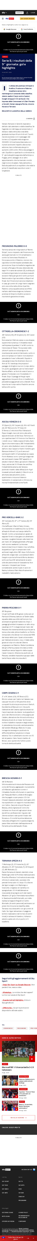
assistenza (26, 1231)
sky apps (22, 1185)
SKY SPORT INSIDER (27, 18)
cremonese (8, 1028)
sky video (5, 1189)
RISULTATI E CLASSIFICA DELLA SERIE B (16, 111)
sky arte (5, 1193)
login (33, 12)
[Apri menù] (3, 19)
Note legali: (5, 1208)
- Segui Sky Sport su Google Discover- (16, 985)
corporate (22, 1221)
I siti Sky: (4, 1177)
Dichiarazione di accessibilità (24, 1216)
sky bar (21, 1193)
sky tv (21, 1181)
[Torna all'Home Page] (10, 19)
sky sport (5, 1181)
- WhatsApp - (7, 992)
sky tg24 (5, 1185)
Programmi (22, 1200)
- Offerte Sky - (7, 1008)
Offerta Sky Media (8, 1221)
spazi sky (22, 1196)
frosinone (21, 1028)
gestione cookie (7, 1212)
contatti (32, 1231)
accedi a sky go (27, 1169)
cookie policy (23, 1212)
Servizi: (21, 1177)
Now (20, 1189)
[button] (15, 1238)
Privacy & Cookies (13, 1230)
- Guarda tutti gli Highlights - (13, 1000)
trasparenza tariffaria (17, 1231)
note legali (6, 1216)
